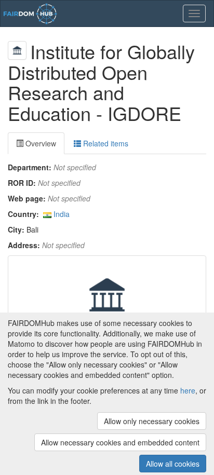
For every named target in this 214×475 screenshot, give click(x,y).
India (62, 214)
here (187, 390)
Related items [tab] (104, 143)
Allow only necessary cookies (151, 421)
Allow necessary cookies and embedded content (120, 442)
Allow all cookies (172, 463)
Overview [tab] (39, 143)
